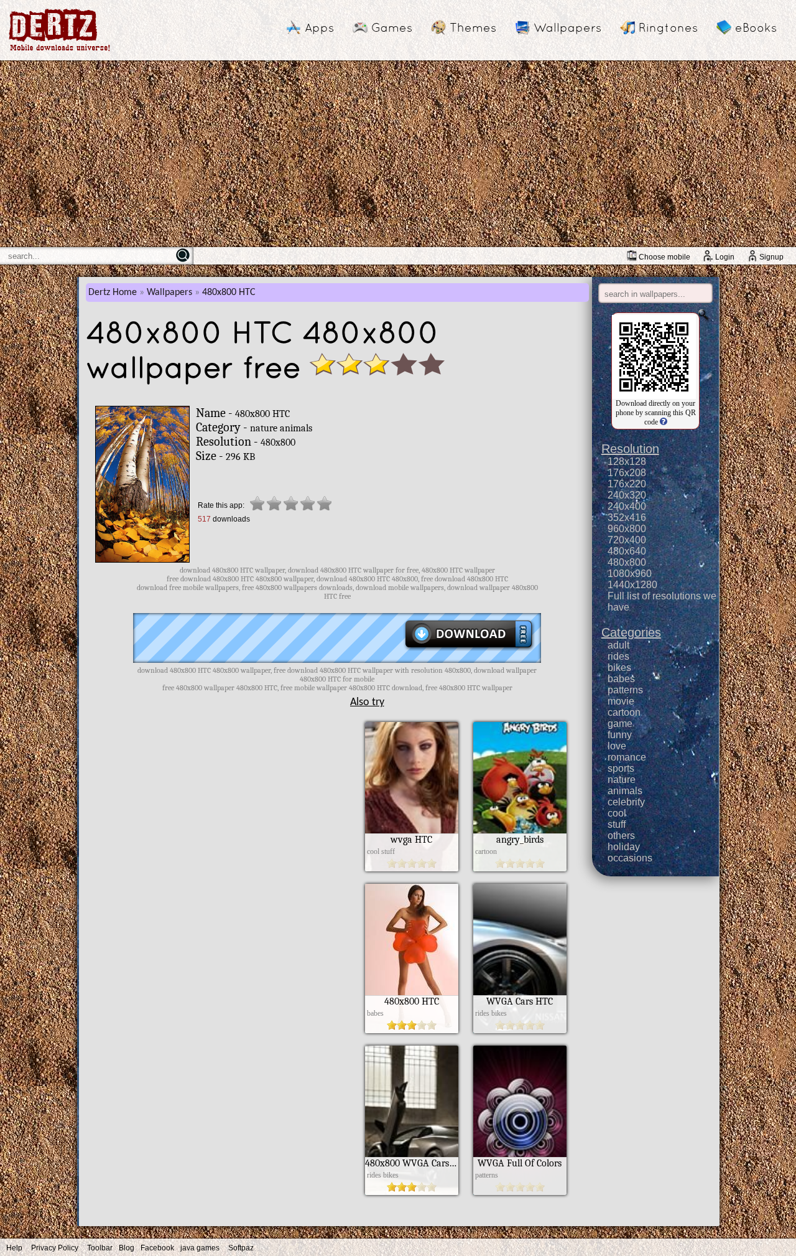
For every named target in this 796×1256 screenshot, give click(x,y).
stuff (617, 824)
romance (627, 757)
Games (391, 27)
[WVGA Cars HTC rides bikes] (520, 1030)
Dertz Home (112, 293)
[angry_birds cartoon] (520, 868)
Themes (473, 27)
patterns (625, 690)
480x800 (627, 562)
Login (724, 257)
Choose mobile (664, 257)
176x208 (627, 472)
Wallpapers (567, 27)
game (620, 723)
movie (621, 701)
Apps (319, 27)
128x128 (627, 461)
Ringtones (668, 27)
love (617, 746)
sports (621, 768)
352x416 (627, 517)
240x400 (627, 506)
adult (618, 645)
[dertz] (59, 50)
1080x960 (630, 573)
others (621, 835)
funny (620, 734)
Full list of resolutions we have (662, 601)
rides (618, 656)
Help (14, 1248)
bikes (619, 667)
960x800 (627, 528)
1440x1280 (632, 584)
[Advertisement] (398, 154)
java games (200, 1248)
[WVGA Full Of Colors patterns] (520, 1191)
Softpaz (241, 1248)
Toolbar (100, 1248)
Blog (126, 1248)
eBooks (756, 27)
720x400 (627, 540)
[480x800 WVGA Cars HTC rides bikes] (411, 1191)
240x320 (627, 495)
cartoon (624, 712)
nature (622, 779)
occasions (630, 858)
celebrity (626, 802)
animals (625, 790)
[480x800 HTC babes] (411, 1030)
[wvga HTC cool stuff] (411, 868)
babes (621, 678)
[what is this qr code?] (662, 422)
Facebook (157, 1248)
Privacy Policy (54, 1248)
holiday (624, 846)
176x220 (627, 484)
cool (617, 813)
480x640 (627, 551)
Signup (771, 257)
